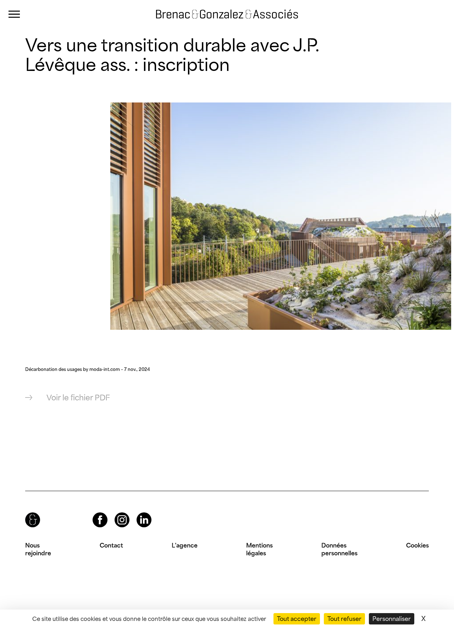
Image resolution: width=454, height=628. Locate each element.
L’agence (185, 545)
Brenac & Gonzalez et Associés (211, 8)
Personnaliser (391, 618)
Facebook (94, 512)
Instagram (116, 512)
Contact (111, 545)
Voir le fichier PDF (78, 397)
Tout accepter (296, 618)
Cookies (417, 545)
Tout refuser (344, 618)
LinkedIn (138, 512)
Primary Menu (14, 14)
